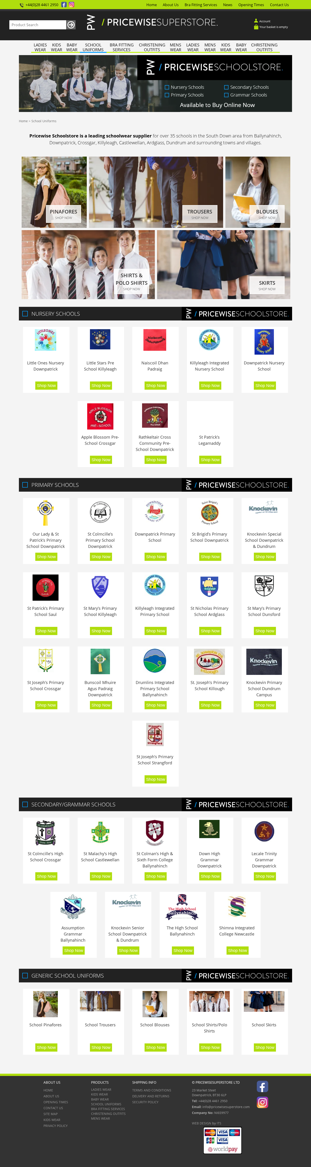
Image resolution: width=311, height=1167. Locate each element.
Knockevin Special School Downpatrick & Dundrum (264, 540)
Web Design (201, 1123)
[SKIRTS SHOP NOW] (223, 297)
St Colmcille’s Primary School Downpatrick (100, 540)
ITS (219, 1123)
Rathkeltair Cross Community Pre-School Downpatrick (155, 443)
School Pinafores (45, 1024)
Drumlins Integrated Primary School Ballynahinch (155, 688)
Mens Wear (175, 47)
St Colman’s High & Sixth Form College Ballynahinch (155, 860)
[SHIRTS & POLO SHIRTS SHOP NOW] (88, 297)
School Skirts (264, 1024)
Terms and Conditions (151, 1090)
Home (151, 4)
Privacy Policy (55, 1126)
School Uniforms (93, 47)
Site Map (50, 1114)
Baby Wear (71, 47)
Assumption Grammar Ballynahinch (73, 934)
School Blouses (155, 1024)
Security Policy (145, 1102)
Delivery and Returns (150, 1096)
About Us (171, 4)
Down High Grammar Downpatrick (209, 860)
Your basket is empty (274, 27)
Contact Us (279, 4)
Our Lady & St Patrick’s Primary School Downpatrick (45, 540)
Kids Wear (56, 47)
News (227, 4)
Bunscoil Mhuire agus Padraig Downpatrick (100, 688)
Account (264, 21)
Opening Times (251, 4)
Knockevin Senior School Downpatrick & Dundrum (127, 934)
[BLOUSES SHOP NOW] (258, 226)
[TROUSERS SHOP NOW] (156, 226)
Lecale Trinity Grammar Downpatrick (264, 860)
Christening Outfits (152, 47)
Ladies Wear (40, 47)
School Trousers (100, 1024)
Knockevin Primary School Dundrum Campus (264, 688)
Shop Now (46, 385)
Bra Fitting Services (201, 4)
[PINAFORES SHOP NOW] (54, 226)
